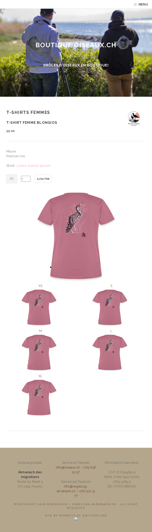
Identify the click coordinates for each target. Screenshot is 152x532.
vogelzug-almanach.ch (94, 504)
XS (41, 286)
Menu (143, 4)
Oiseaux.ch (57, 504)
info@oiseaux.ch (68, 467)
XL (41, 376)
